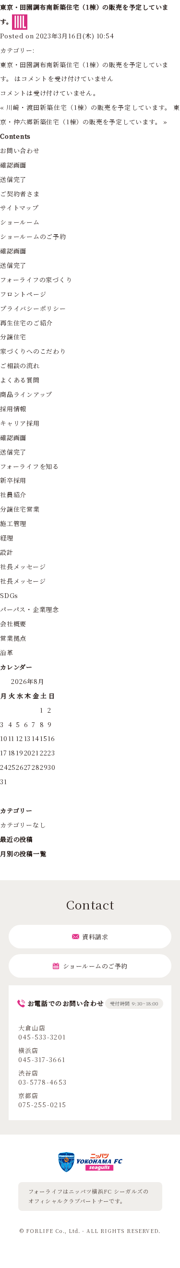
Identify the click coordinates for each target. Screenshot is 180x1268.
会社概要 (13, 623)
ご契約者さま (20, 193)
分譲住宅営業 (20, 509)
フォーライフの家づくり (36, 279)
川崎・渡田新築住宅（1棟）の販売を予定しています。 (88, 107)
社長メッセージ (23, 566)
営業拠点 (13, 638)
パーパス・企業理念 (29, 609)
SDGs (9, 595)
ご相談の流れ (20, 365)
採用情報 (13, 408)
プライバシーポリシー (33, 308)
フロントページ (23, 294)
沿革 (6, 652)
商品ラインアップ (26, 394)
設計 (6, 552)
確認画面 (13, 164)
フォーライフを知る (29, 466)
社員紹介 (13, 494)
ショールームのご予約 (33, 236)
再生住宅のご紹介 (26, 322)
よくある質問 (20, 379)
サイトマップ (19, 207)
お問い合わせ (20, 150)
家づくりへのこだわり (33, 351)
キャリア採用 (20, 423)
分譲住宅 (13, 336)
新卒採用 (13, 480)
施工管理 (13, 523)
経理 (6, 537)
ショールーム (20, 222)
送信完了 (13, 179)
